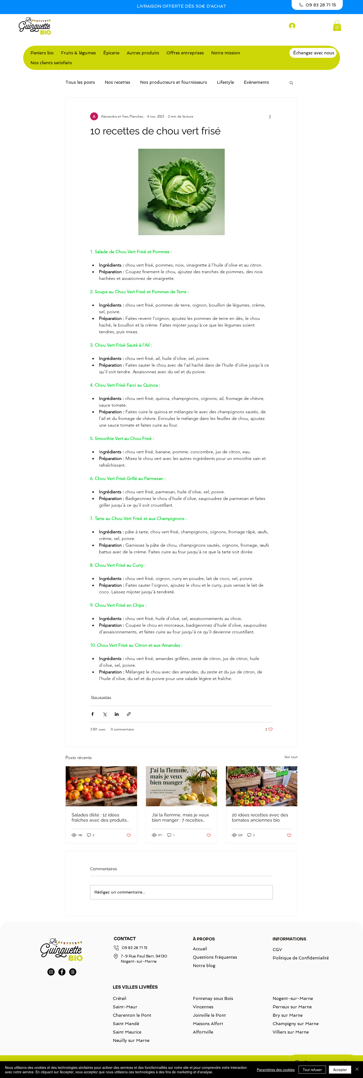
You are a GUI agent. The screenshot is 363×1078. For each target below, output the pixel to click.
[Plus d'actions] (270, 116)
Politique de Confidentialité (298, 957)
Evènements (256, 82)
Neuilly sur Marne (131, 1040)
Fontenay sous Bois (213, 998)
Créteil (119, 998)
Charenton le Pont (132, 1015)
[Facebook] (61, 971)
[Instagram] (51, 971)
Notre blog (204, 965)
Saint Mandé (126, 1023)
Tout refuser (312, 1069)
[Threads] (72, 971)
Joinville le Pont (209, 1015)
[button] (337, 25)
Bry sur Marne (287, 1015)
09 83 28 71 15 (134, 948)
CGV (277, 949)
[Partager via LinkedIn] (116, 714)
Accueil (200, 948)
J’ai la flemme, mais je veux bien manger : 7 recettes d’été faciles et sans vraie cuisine (180, 817)
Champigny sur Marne (296, 1023)
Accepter (340, 1069)
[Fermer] (357, 1069)
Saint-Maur (125, 1006)
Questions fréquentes (215, 957)
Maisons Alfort (208, 1023)
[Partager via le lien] (128, 714)
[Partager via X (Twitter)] (104, 714)
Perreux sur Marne (292, 1006)
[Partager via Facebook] (92, 714)
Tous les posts (80, 82)
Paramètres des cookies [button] (276, 1069)
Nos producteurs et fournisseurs (173, 82)
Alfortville (203, 1032)
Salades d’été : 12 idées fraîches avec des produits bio (99, 817)
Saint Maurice (127, 1032)
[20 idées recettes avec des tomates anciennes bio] (261, 786)
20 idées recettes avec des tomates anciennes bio (260, 817)
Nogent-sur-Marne (293, 998)
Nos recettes (117, 82)
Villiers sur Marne (291, 1032)
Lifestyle (225, 82)
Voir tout (291, 757)
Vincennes (203, 1006)
